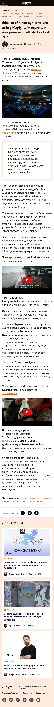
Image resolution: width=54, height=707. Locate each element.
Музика (8, 558)
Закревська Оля (16, 574)
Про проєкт (28, 693)
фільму (6, 441)
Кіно (36, 44)
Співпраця (40, 693)
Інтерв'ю (9, 662)
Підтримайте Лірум (11, 693)
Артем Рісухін (15, 626)
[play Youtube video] (27, 280)
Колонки (9, 610)
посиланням (9, 393)
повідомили (9, 133)
